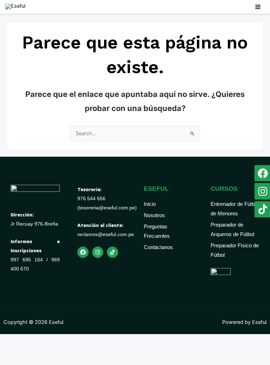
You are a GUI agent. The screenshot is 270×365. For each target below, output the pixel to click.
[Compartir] (52, 347)
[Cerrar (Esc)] (73, 347)
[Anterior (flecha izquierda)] (10, 359)
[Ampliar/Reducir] (10, 347)
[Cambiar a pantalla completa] (31, 347)
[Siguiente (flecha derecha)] (31, 359)
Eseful (6, 9)
